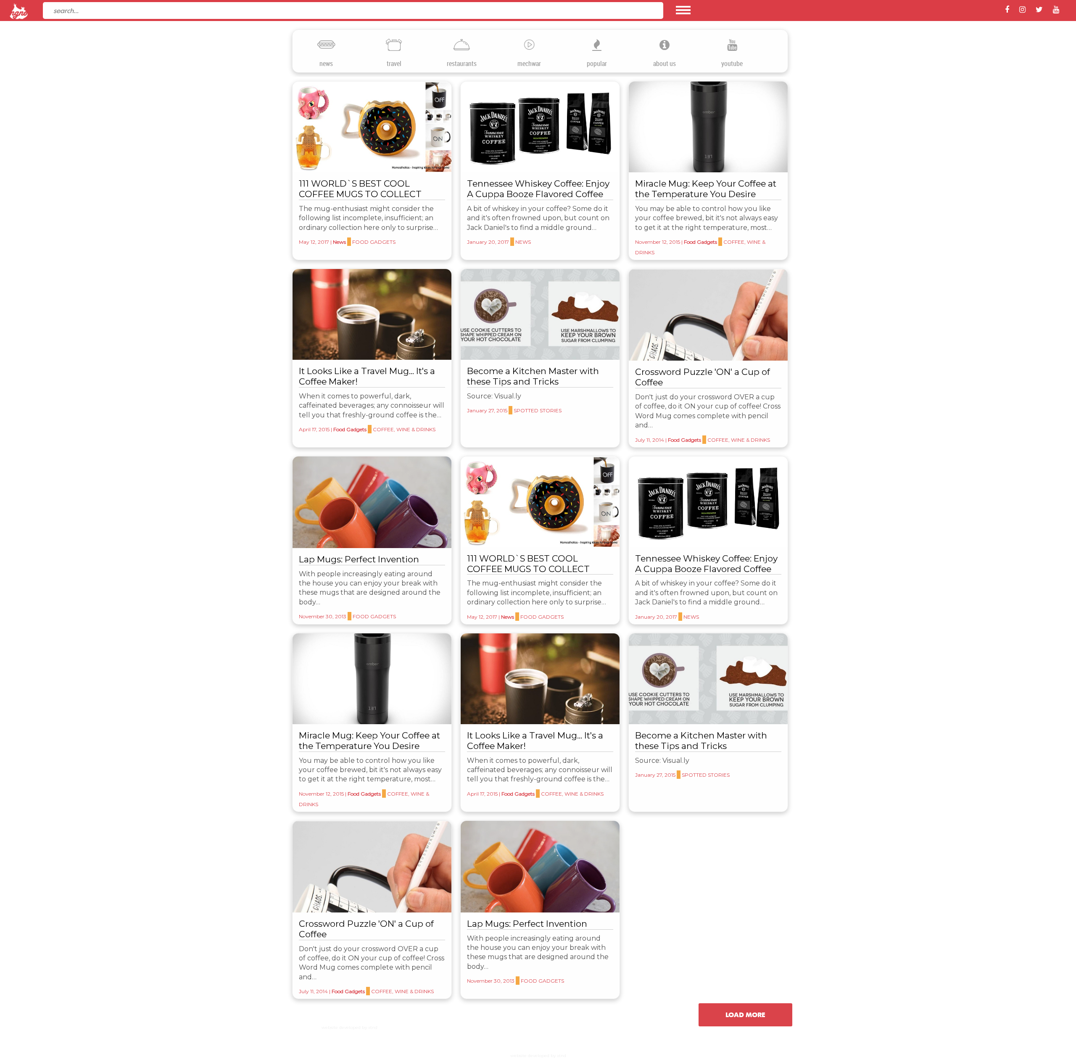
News (339, 242)
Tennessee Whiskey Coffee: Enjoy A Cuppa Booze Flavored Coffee (538, 188)
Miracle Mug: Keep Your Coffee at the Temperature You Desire (705, 188)
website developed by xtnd (349, 1027)
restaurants (462, 63)
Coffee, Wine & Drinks (404, 429)
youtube (732, 63)
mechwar (529, 63)
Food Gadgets (374, 242)
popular (597, 63)
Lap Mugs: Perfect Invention (359, 559)
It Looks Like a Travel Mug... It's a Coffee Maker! (367, 376)
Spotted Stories (538, 410)
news (326, 63)
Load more (745, 1014)
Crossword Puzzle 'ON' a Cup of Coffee (702, 377)
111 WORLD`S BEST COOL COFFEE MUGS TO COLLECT (360, 188)
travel (394, 63)
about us (664, 63)
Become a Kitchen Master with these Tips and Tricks (533, 376)
